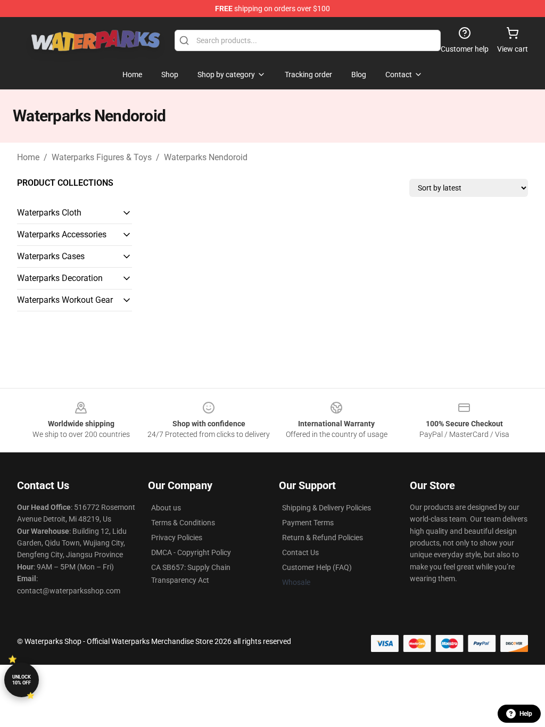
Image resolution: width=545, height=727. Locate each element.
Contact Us (300, 552)
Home (28, 157)
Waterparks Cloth (49, 213)
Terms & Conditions (183, 522)
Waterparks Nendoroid (205, 157)
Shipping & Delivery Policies (326, 507)
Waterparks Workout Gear (65, 300)
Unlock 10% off (21, 679)
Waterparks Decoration (60, 278)
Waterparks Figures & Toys (102, 157)
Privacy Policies (176, 537)
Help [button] (525, 713)
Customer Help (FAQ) (317, 567)
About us (166, 507)
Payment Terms (308, 522)
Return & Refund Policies (322, 537)
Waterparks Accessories (61, 234)
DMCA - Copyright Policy (191, 552)
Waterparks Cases (51, 256)
